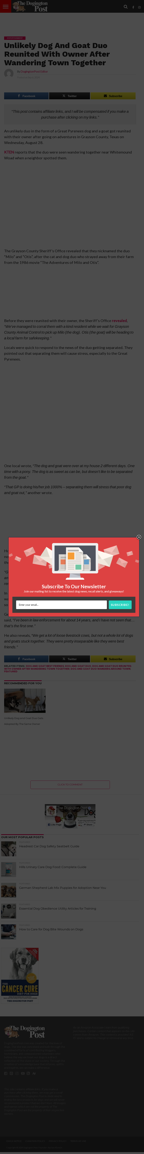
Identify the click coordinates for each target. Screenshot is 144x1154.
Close (139, 537)
